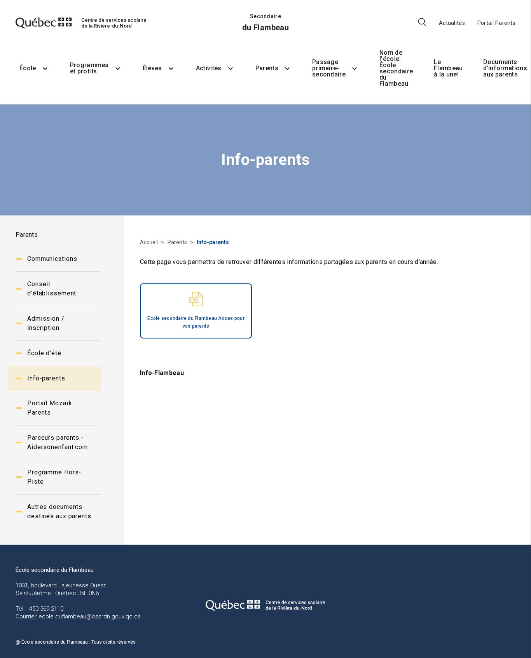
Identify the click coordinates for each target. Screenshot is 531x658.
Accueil (149, 242)
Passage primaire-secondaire (329, 68)
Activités (209, 68)
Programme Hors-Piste (54, 477)
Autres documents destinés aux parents (59, 511)
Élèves (152, 68)
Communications (52, 258)
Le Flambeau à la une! (448, 68)
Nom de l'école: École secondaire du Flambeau (396, 68)
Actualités (452, 23)
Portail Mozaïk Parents (49, 407)
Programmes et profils (89, 68)
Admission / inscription (46, 323)
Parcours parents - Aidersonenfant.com (57, 442)
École (27, 68)
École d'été (44, 353)
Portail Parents (496, 23)
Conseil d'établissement (51, 288)
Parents (266, 68)
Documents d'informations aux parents (505, 68)
